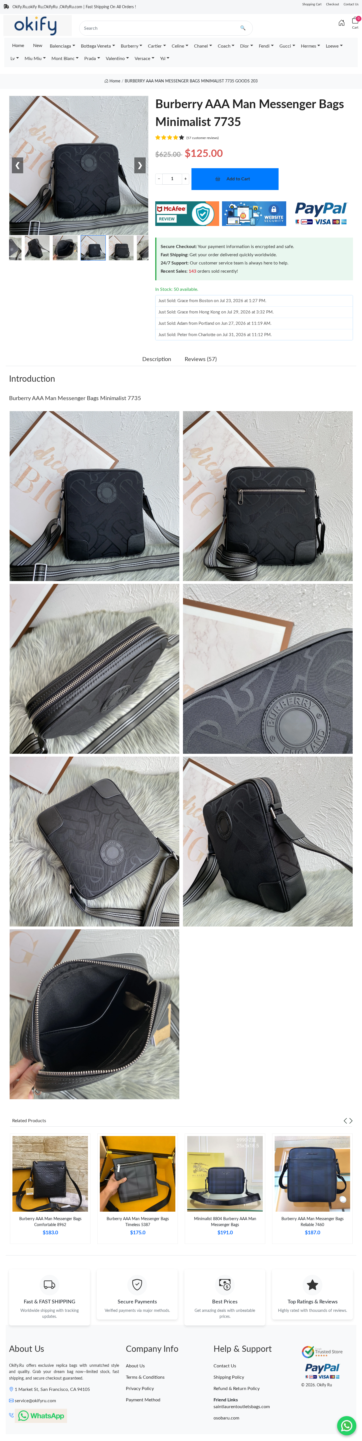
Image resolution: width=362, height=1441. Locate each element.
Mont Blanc (63, 58)
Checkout (332, 4)
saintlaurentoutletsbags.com (242, 1406)
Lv (12, 58)
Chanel (201, 46)
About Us (135, 1366)
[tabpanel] (50, 1190)
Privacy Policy (140, 1388)
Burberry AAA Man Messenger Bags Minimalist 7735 (75, 398)
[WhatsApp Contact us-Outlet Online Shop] (346, 1425)
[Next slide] (350, 1120)
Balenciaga (60, 46)
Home (18, 45)
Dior (244, 46)
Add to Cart (238, 179)
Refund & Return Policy (237, 1388)
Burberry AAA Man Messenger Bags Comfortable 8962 (50, 1222)
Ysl (162, 58)
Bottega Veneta (96, 46)
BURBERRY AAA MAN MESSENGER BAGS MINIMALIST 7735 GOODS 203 (191, 81)
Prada (90, 58)
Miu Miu (33, 58)
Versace (142, 58)
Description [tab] (156, 359)
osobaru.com (226, 1418)
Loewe (332, 46)
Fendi (264, 46)
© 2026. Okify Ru (316, 1385)
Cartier (155, 46)
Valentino (115, 58)
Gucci (285, 46)
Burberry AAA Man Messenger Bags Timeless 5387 (138, 1222)
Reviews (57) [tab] (201, 359)
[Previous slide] (345, 1120)
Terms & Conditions (145, 1377)
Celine (178, 46)
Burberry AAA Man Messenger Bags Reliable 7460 (312, 1222)
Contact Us (351, 4)
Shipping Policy (229, 1377)
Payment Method (143, 1400)
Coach (224, 46)
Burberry (129, 46)
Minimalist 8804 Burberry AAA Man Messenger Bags (225, 1222)
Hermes (308, 46)
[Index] (341, 23)
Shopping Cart (312, 4)
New (37, 45)
